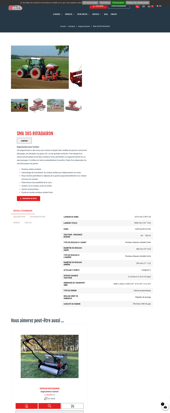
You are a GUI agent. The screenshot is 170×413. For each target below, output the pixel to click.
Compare (24, 141)
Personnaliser (118, 3)
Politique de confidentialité (137, 3)
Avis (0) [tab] (28, 223)
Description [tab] (19, 217)
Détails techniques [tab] (22, 211)
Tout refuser (105, 3)
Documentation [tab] (37, 217)
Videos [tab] (16, 223)
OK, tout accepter (90, 3)
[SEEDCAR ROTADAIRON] (50, 356)
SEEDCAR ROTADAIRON (49, 388)
